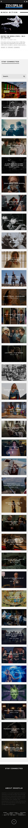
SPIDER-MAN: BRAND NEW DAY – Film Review (14, 202)
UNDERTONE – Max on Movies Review (14, 748)
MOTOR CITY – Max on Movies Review (14, 258)
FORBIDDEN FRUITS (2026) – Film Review (14, 654)
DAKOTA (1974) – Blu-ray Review (14, 465)
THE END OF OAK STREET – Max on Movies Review (14, 126)
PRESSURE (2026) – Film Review (14, 522)
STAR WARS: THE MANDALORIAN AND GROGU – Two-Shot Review (14, 541)
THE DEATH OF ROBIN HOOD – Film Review (14, 428)
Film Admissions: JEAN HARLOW (14, 239)
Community (22, 815)
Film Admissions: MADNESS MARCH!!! (14, 691)
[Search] (24, 1)
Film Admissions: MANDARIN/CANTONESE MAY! (14, 484)
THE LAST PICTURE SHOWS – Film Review (14, 89)
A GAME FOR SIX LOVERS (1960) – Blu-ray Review (14, 164)
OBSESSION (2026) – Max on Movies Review (14, 560)
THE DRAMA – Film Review (14, 710)
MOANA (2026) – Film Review (14, 296)
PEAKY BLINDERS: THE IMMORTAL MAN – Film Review (14, 635)
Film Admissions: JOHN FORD (14, 371)
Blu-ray (3, 47)
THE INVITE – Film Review (14, 334)
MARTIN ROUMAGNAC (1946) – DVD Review (14, 108)
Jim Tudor (3, 39)
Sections (10, 813)
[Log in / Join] (26, 1)
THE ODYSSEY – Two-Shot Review (14, 277)
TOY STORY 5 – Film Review (14, 409)
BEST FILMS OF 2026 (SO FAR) (14, 315)
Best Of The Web (10, 815)
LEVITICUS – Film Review (14, 353)
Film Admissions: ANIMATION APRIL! (14, 597)
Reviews (23, 812)
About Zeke (14, 812)
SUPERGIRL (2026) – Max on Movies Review (14, 390)
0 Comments (16, 47)
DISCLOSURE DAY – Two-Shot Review (14, 447)
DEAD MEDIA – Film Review (14, 183)
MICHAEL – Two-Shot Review (14, 616)
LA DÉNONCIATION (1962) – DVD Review (14, 221)
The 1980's (10, 47)
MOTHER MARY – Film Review (14, 673)
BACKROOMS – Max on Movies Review (14, 503)
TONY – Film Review (14, 145)
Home (5, 812)
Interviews (19, 813)
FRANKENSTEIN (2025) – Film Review (14, 729)
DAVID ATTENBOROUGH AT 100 (14, 578)
